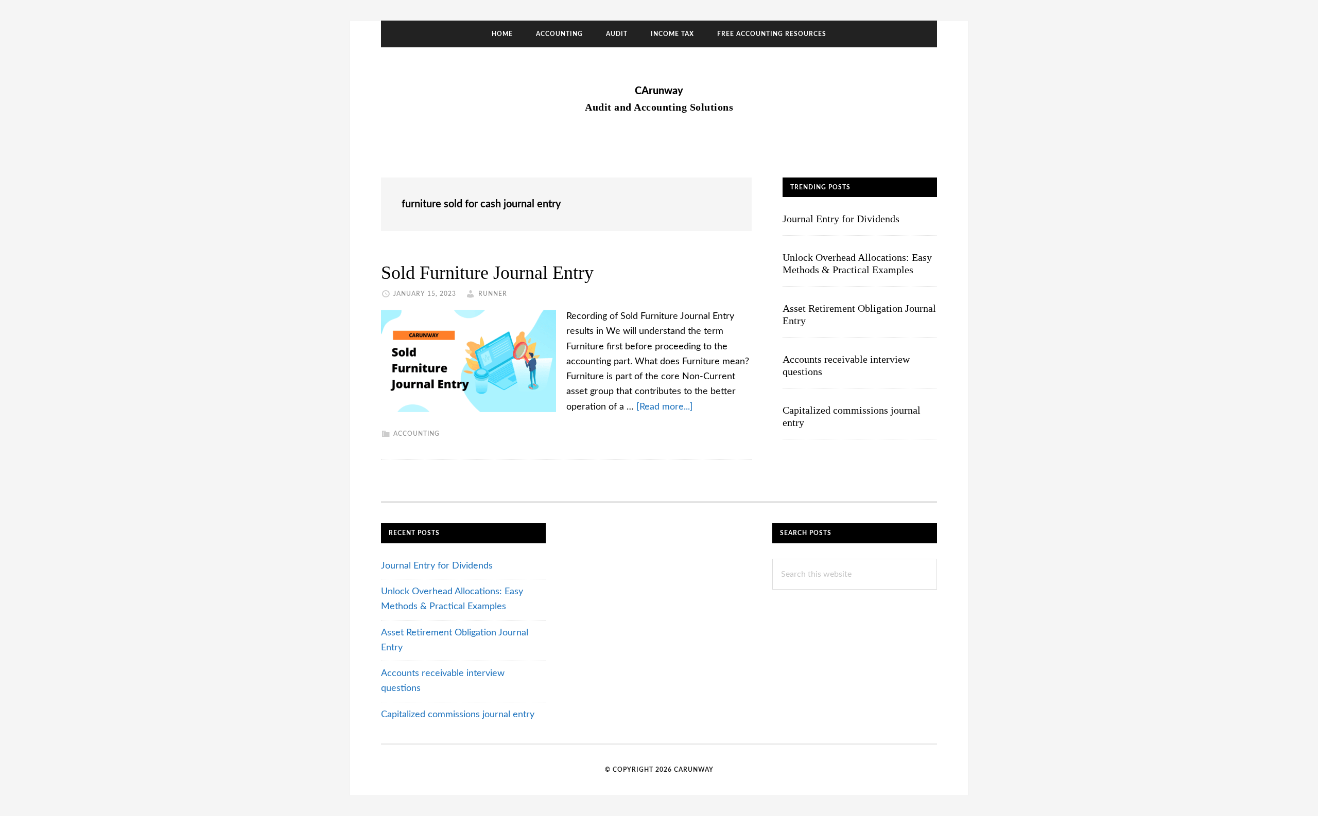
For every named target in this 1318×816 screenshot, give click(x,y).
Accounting (416, 434)
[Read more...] (664, 407)
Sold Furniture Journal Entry (487, 272)
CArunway (659, 91)
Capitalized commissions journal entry (457, 714)
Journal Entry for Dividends (841, 218)
